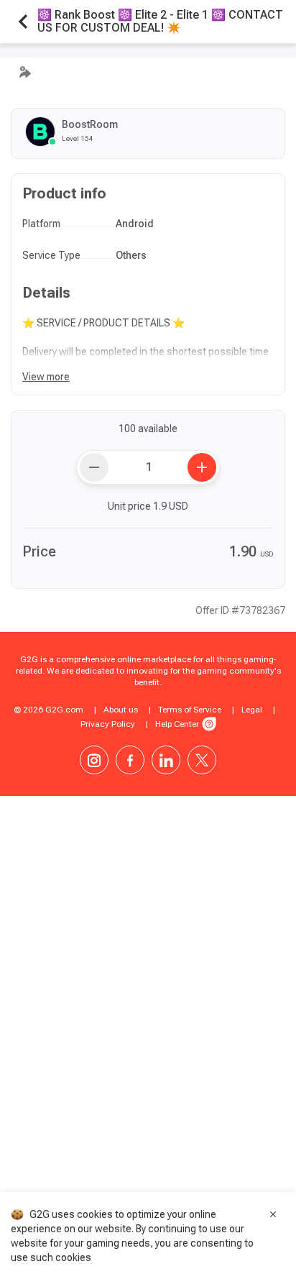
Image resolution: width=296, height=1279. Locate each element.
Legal (251, 710)
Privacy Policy (107, 724)
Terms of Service (189, 710)
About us (120, 710)
